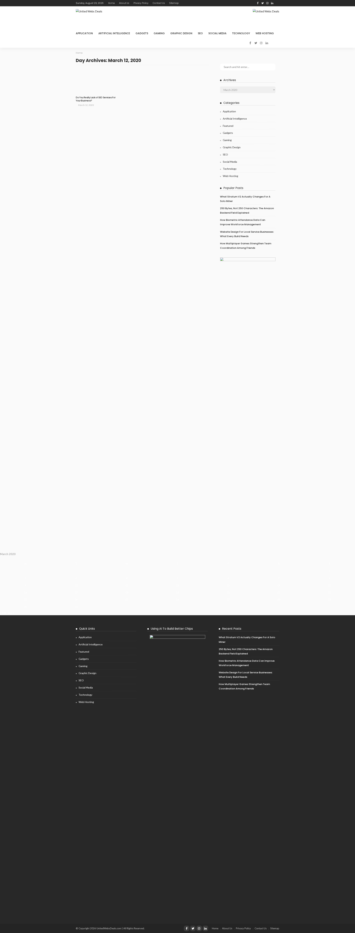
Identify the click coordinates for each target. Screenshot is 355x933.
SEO (200, 33)
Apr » (11, 612)
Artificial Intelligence (114, 33)
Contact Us (159, 3)
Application (84, 33)
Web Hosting (265, 33)
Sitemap (174, 3)
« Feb (3, 612)
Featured (228, 125)
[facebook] (257, 3)
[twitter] (262, 3)
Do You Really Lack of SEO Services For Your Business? (95, 99)
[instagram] (267, 3)
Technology (241, 33)
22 (329, 592)
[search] (277, 3)
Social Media (217, 33)
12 (177, 585)
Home (111, 3)
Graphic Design (181, 33)
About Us (124, 3)
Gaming (159, 33)
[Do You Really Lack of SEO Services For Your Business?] (96, 81)
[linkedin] (272, 3)
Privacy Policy (140, 3)
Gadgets (142, 33)
